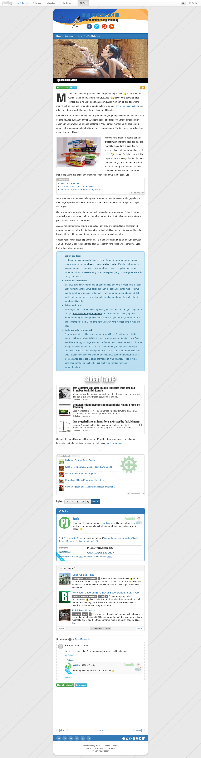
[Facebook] (67, 501)
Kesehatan (68, 36)
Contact (115, 745)
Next (138, 730)
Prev (63, 730)
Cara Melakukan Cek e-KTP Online (77, 186)
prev (62, 628)
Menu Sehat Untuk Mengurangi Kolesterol (84, 480)
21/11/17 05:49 (89, 665)
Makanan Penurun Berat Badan (80, 460)
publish (109, 556)
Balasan (70, 660)
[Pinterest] (77, 501)
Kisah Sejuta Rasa (83, 574)
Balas (70, 655)
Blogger (105, 750)
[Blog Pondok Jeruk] (7, 3)
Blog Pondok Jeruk (100, 15)
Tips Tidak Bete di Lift (71, 183)
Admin (76, 664)
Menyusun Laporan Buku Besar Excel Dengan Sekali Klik (105, 592)
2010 (93, 748)
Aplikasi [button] (53, 2)
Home (58, 36)
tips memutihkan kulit (125, 105)
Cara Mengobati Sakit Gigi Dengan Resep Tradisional (90, 486)
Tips (78, 36)
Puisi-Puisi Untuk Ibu (84, 610)
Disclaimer (106, 745)
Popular (38, 2)
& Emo (65, 685)
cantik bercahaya (114, 443)
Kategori (69, 2)
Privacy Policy (94, 745)
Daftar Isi (23, 2)
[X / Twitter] (72, 501)
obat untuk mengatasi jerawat (87, 313)
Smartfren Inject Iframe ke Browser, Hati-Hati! (82, 189)
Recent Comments (82, 639)
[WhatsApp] (82, 501)
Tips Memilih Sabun (73, 538)
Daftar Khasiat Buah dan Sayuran (81, 473)
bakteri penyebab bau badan (102, 264)
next (139, 628)
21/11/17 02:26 (82, 645)
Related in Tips (137, 192)
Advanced (82, 685)
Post (85, 2)
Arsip (194, 2)
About (85, 745)
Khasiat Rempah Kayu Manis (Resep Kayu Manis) (88, 466)
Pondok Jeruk (108, 522)
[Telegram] (88, 501)
